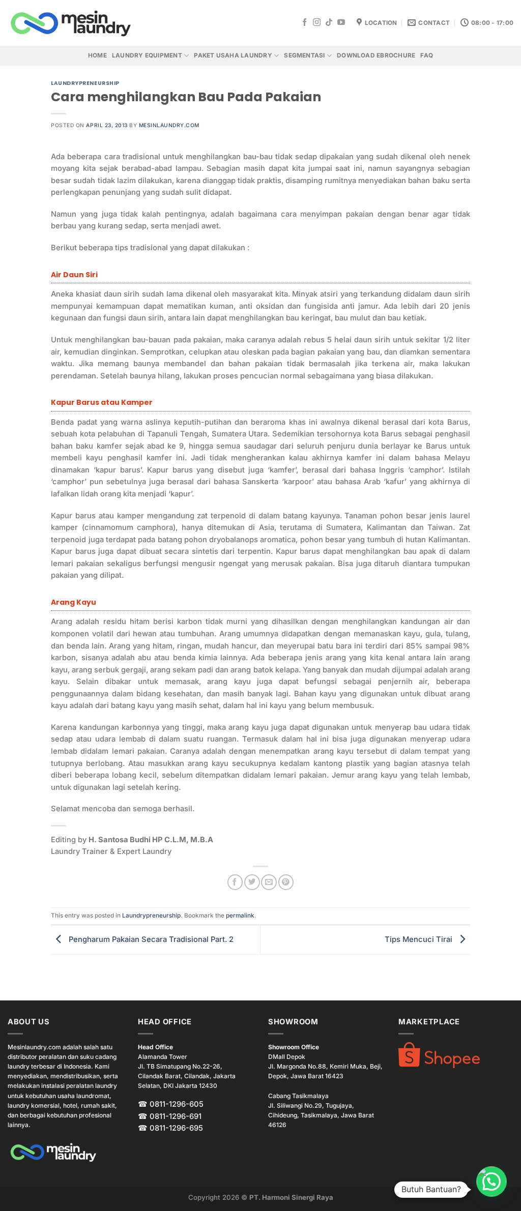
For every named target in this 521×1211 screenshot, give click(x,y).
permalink (240, 915)
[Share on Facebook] (235, 882)
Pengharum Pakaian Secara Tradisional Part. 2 (150, 939)
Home (97, 55)
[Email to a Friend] (268, 882)
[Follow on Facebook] (304, 22)
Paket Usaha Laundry (233, 55)
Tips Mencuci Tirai (419, 939)
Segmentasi (304, 55)
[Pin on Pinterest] (286, 882)
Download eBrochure (376, 55)
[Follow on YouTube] (341, 22)
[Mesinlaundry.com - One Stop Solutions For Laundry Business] (71, 23)
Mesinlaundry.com (169, 125)
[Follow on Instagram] (317, 22)
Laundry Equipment (147, 55)
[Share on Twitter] (251, 882)
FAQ (426, 55)
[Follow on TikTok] (329, 22)
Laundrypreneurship (85, 83)
